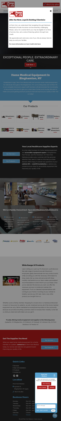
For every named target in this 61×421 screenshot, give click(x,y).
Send (53, 410)
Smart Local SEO (44, 410)
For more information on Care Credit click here (25, 44)
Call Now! (52, 387)
